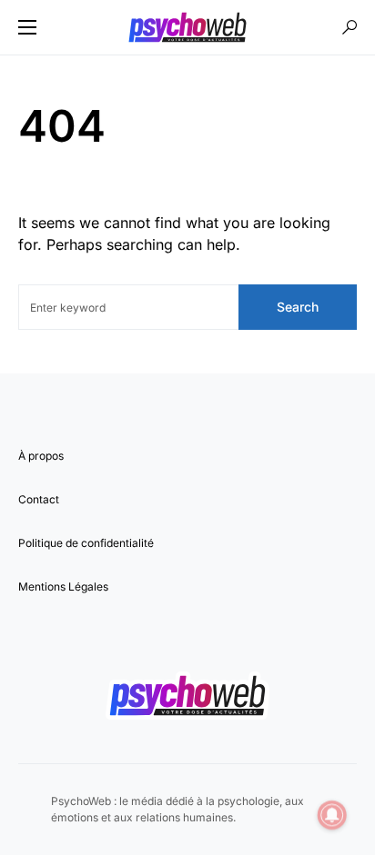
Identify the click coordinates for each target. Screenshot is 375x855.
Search (298, 306)
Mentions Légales (63, 586)
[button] (27, 27)
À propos (41, 455)
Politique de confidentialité (86, 543)
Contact (38, 499)
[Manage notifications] (332, 815)
